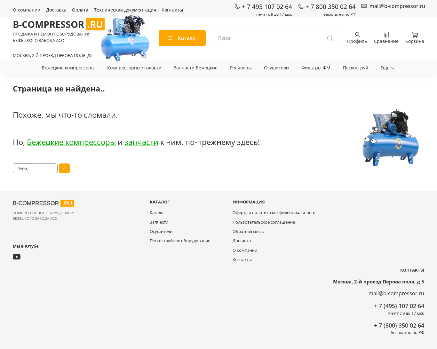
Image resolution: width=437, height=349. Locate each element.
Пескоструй (355, 68)
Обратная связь (248, 231)
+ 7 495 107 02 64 (267, 7)
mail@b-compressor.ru (396, 293)
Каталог (188, 37)
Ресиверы (241, 68)
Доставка (56, 10)
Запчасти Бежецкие (196, 68)
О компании (26, 10)
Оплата (80, 10)
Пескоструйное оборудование (180, 240)
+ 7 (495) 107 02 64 (399, 306)
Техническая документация (125, 10)
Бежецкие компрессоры (68, 68)
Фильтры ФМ (315, 68)
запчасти (141, 142)
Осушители (276, 68)
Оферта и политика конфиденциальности (274, 212)
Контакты (172, 10)
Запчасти (159, 222)
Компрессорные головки (134, 68)
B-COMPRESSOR (58, 24)
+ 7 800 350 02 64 (331, 7)
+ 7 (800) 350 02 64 (399, 325)
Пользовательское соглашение (264, 222)
